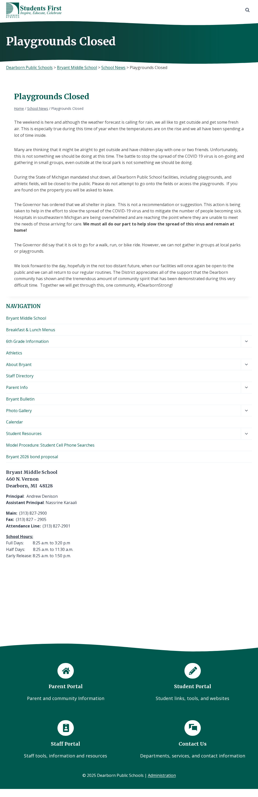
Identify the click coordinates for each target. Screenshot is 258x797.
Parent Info (17, 387)
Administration (162, 775)
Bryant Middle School (26, 318)
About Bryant (18, 364)
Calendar (14, 422)
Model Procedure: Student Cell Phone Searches (50, 445)
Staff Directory (20, 376)
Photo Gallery (19, 410)
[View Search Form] (247, 10)
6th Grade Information (27, 341)
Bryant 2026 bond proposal (32, 456)
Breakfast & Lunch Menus (30, 330)
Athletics (14, 353)
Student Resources (24, 433)
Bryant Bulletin (20, 399)
